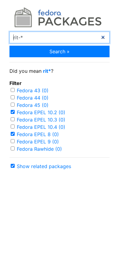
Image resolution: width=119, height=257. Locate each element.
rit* (47, 71)
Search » (59, 51)
